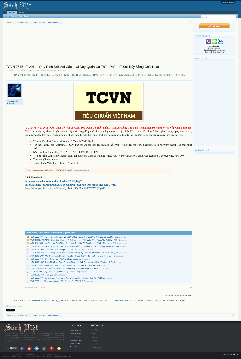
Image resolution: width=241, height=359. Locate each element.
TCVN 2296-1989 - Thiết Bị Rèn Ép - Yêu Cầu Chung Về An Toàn (56, 259)
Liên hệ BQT (96, 348)
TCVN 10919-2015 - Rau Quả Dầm (43, 275)
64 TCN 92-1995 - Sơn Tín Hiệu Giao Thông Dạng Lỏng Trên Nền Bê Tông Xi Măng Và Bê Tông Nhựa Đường (74, 243)
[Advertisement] (89, 45)
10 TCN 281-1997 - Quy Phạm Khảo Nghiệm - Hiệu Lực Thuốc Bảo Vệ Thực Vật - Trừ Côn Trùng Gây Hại (72, 256)
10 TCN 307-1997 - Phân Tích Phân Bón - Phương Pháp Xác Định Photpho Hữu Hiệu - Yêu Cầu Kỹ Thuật (72, 262)
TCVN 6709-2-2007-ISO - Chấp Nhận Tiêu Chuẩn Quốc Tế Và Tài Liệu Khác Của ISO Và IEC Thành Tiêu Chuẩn (138, 75)
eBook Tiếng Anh (75, 333)
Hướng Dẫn (74, 347)
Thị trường (95, 341)
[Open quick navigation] (190, 22)
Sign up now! (214, 26)
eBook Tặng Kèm (75, 343)
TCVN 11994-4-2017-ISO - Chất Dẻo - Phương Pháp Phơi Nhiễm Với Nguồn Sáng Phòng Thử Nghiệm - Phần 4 (75, 240)
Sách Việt (220, 52)
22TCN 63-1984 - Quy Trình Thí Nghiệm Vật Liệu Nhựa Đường (55, 272)
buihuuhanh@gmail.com (81, 170)
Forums (12, 12)
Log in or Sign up (228, 2)
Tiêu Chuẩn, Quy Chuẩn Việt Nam (27, 70)
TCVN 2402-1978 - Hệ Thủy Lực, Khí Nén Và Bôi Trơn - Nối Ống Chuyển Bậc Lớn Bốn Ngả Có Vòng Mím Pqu (74, 246)
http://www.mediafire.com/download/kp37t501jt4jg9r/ (54, 181)
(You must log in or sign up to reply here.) (178, 295)
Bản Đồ (94, 330)
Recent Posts (23, 16)
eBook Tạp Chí (75, 337)
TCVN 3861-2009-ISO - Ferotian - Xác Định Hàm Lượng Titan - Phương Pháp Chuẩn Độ (65, 268)
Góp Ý (93, 334)
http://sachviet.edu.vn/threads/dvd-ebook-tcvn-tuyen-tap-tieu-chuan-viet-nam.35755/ (70, 184)
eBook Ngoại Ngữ (76, 340)
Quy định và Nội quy (230, 354)
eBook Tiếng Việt (75, 330)
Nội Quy (94, 337)
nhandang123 (51, 70)
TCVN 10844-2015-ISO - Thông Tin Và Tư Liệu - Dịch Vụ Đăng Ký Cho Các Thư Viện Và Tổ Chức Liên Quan (74, 253)
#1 (191, 287)
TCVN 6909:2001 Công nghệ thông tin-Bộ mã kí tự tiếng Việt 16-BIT (57, 281)
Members (22, 12)
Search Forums (11, 16)
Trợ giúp (94, 344)
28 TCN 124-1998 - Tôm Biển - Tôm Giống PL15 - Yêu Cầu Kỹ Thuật (57, 250)
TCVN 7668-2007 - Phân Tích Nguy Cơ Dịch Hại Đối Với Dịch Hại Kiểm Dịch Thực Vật (65, 265)
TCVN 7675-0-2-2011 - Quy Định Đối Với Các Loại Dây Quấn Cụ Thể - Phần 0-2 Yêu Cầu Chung (52, 75)
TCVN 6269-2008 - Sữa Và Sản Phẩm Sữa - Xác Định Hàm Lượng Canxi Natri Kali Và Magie (67, 278)
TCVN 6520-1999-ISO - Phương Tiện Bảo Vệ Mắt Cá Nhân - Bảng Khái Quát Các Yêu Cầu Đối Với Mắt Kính (74, 237)
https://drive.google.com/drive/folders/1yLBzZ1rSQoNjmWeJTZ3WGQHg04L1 (66, 188)
